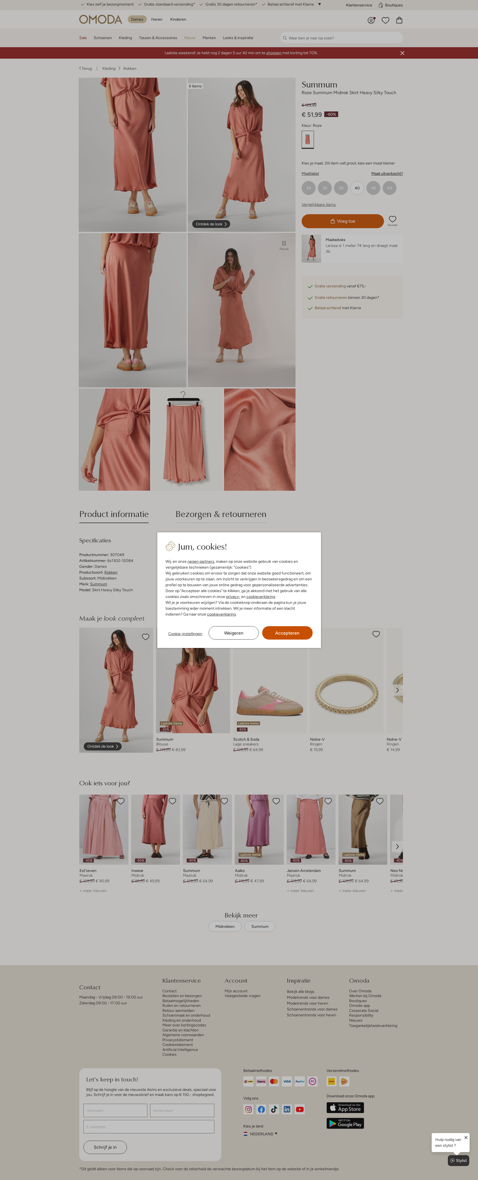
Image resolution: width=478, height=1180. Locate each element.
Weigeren (233, 633)
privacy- (233, 596)
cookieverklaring (260, 596)
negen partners (201, 561)
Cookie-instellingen (185, 633)
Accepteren (287, 633)
